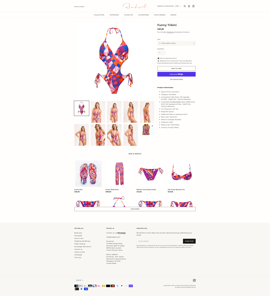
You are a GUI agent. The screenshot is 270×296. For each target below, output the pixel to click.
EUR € (78, 280)
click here (188, 247)
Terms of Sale (176, 285)
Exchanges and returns (82, 247)
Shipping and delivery (82, 241)
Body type (78, 233)
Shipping (170, 32)
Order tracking (79, 244)
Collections (192, 285)
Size (158, 39)
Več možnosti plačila (176, 79)
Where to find (79, 252)
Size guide (78, 236)
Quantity (160, 49)
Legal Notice (167, 285)
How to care (78, 238)
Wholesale (78, 255)
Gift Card (77, 257)
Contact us (78, 249)
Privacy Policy (184, 285)
